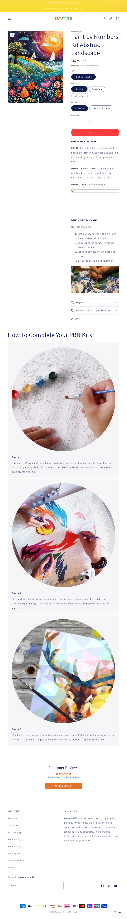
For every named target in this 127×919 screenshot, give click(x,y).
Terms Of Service (16, 860)
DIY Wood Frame (101, 108)
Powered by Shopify (70, 912)
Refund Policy (15, 839)
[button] (9, 18)
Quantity (75, 115)
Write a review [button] (63, 786)
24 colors (79, 89)
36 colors (97, 89)
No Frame (79, 108)
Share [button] (78, 318)
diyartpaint (59, 912)
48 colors (79, 96)
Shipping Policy (15, 853)
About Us (12, 818)
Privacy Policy (14, 832)
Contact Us (13, 825)
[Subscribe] (60, 885)
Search (11, 867)
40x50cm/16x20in (83, 76)
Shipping (75, 65)
